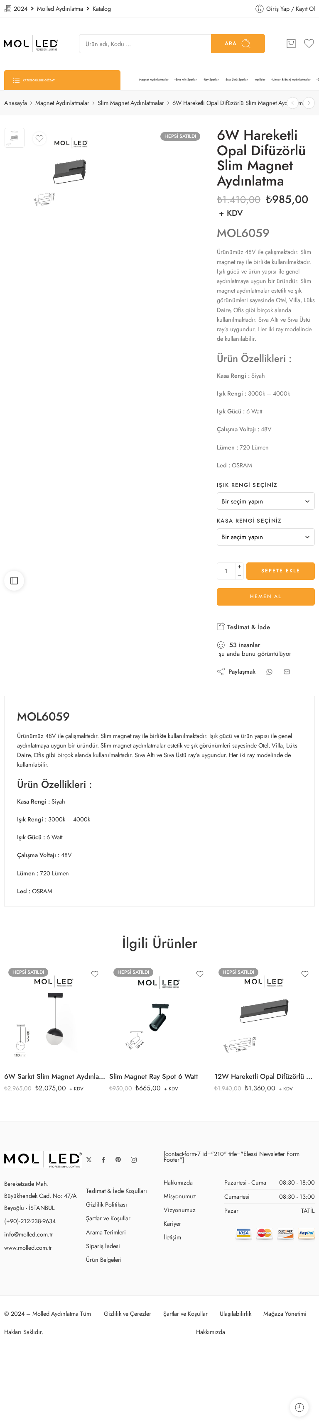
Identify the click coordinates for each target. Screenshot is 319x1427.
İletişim (172, 1237)
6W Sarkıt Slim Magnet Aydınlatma (54, 1076)
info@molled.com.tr (28, 1234)
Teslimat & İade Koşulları (116, 1190)
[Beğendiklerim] (39, 138)
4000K (35, 1000)
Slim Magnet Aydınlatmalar (131, 102)
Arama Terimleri (106, 1232)
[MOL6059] (15, 138)
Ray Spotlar (211, 80)
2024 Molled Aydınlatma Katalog (61, 8)
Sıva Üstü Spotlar (237, 80)
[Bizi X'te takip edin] (89, 1160)
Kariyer (172, 1223)
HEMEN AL (266, 596)
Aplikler (260, 80)
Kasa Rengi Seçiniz (249, 521)
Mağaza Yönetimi (285, 1313)
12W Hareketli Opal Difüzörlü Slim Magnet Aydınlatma (264, 1076)
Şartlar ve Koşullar (108, 1218)
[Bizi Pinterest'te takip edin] (118, 1159)
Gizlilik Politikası (106, 1204)
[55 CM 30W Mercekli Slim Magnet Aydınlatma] (293, 103)
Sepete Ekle (280, 570)
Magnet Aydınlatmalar (154, 80)
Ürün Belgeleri (104, 1259)
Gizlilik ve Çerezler (127, 1313)
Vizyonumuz (180, 1209)
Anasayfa (15, 102)
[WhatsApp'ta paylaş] (269, 671)
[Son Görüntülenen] (299, 1407)
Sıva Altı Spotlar (186, 80)
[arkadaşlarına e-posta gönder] (286, 671)
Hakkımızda (178, 1182)
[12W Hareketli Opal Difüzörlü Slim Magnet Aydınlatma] (309, 103)
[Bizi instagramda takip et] (133, 1159)
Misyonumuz (180, 1196)
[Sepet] (291, 43)
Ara (231, 43)
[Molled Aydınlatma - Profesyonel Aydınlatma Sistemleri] (31, 43)
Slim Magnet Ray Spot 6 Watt (153, 1076)
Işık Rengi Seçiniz (247, 485)
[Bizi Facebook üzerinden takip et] (103, 1159)
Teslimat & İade (247, 627)
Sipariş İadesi (103, 1245)
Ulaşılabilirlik (235, 1313)
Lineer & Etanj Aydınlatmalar (291, 80)
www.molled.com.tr (28, 1247)
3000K (35, 988)
